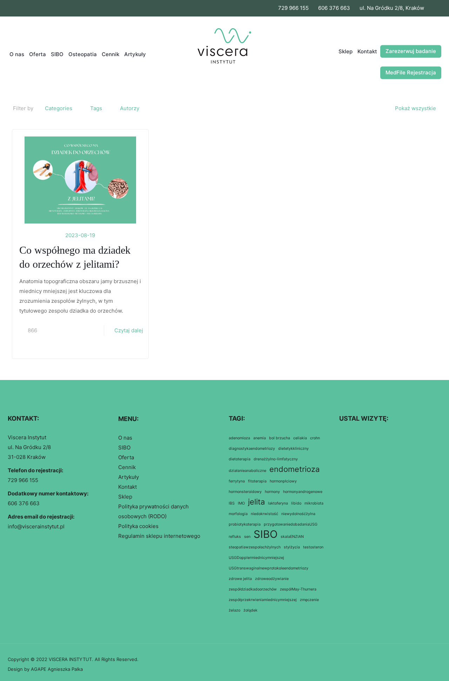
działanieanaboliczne (247, 470)
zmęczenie (309, 599)
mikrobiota (313, 503)
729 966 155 (293, 8)
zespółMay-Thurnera (298, 589)
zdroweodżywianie (272, 578)
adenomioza (239, 438)
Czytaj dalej (128, 330)
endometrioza (294, 469)
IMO (241, 503)
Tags (96, 108)
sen (247, 536)
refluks (235, 536)
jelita (256, 501)
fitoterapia (257, 481)
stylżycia (292, 547)
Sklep (125, 496)
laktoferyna (278, 503)
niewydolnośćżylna (298, 514)
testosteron (313, 547)
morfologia (238, 514)
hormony (272, 491)
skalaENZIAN (292, 536)
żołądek (250, 610)
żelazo (234, 610)
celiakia (300, 438)
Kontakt (127, 486)
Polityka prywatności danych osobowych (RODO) (153, 511)
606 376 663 (334, 8)
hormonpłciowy (283, 481)
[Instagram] (437, 8)
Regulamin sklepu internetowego (159, 536)
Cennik (127, 467)
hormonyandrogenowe (302, 491)
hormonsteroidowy (245, 491)
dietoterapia (239, 459)
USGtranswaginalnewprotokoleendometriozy (268, 568)
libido (296, 503)
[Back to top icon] (434, 658)
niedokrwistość (264, 514)
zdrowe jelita (240, 578)
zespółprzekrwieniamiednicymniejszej (263, 599)
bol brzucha (279, 438)
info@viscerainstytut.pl (36, 526)
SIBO (124, 447)
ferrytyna (237, 481)
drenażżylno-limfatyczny (276, 459)
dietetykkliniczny (293, 448)
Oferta (126, 457)
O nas (125, 437)
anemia (259, 438)
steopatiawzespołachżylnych (255, 547)
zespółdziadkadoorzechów (253, 589)
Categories (58, 108)
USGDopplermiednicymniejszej (256, 557)
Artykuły (128, 477)
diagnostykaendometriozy (252, 448)
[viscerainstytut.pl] (225, 54)
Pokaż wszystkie (415, 108)
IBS (232, 503)
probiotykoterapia (245, 524)
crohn (315, 438)
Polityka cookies (138, 526)
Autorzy (129, 108)
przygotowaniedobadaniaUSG (290, 524)
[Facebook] (428, 8)
